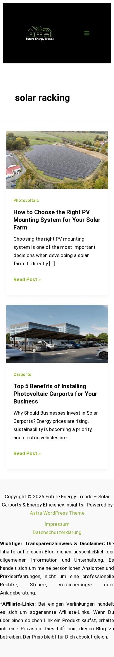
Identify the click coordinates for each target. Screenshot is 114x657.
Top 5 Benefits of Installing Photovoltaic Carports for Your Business (55, 394)
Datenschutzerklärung (57, 532)
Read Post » (27, 278)
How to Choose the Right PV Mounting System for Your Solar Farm (57, 220)
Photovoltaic (26, 200)
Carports (22, 374)
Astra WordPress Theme (57, 513)
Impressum (57, 524)
